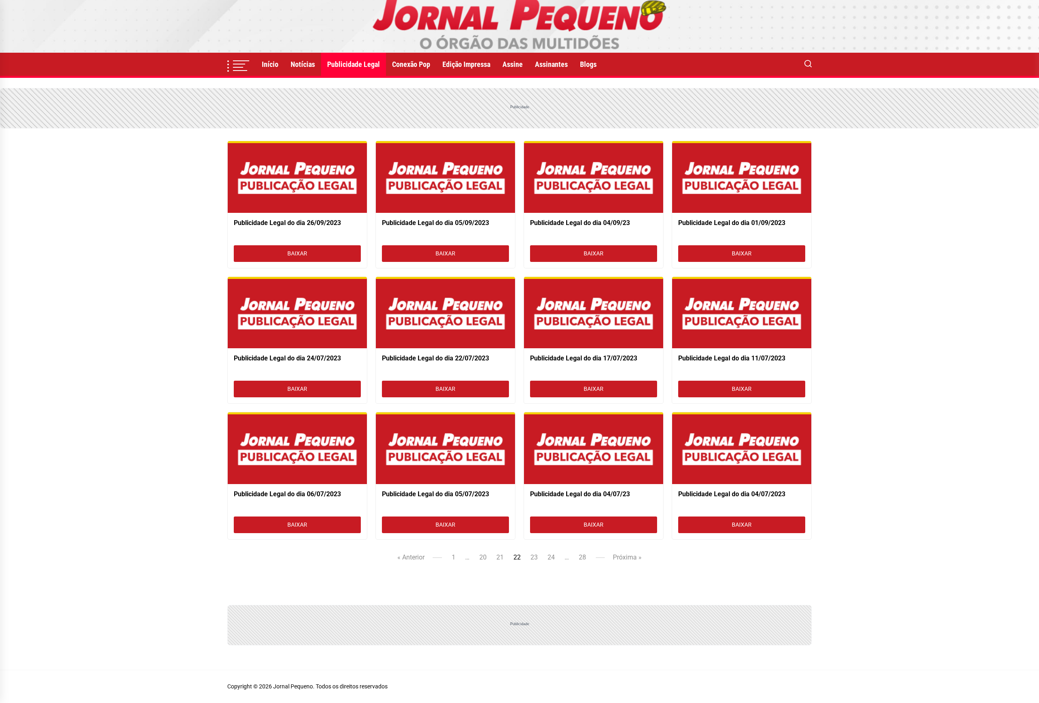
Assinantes (551, 64)
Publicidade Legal (353, 64)
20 (483, 557)
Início (270, 64)
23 (534, 557)
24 (551, 557)
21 (500, 557)
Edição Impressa (466, 64)
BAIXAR (297, 253)
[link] (519, 26)
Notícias (303, 64)
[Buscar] (808, 64)
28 (582, 557)
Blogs (588, 64)
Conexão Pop (411, 64)
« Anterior (411, 557)
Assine (512, 64)
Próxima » (627, 557)
